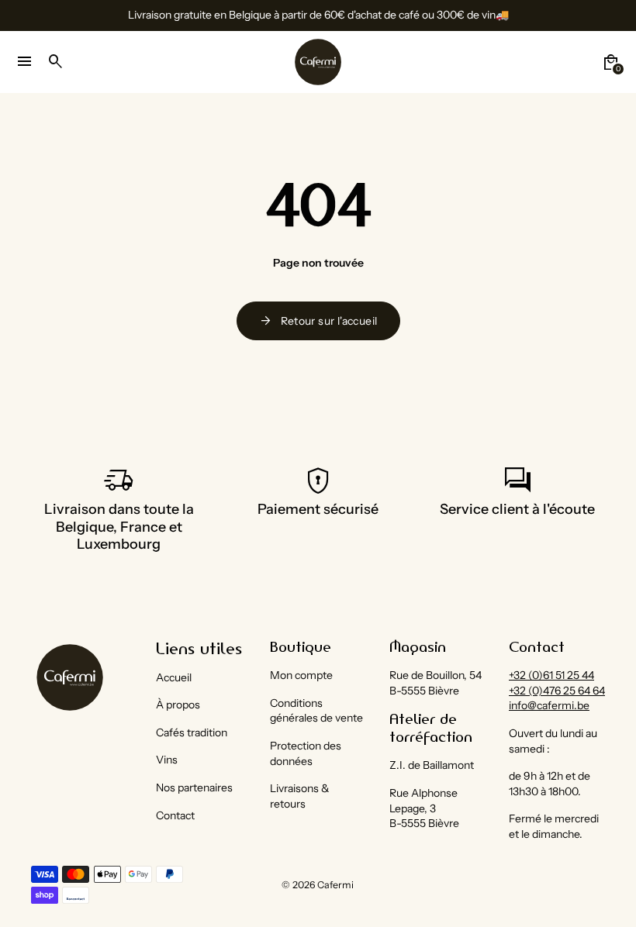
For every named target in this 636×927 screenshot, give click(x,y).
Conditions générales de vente (316, 710)
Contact (175, 815)
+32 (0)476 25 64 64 (557, 691)
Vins (167, 760)
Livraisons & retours (300, 796)
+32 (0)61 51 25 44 (551, 675)
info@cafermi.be (549, 705)
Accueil (174, 677)
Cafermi (335, 885)
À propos (178, 705)
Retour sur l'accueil (318, 320)
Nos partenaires (194, 787)
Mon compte (301, 675)
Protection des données (305, 753)
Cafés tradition (191, 732)
